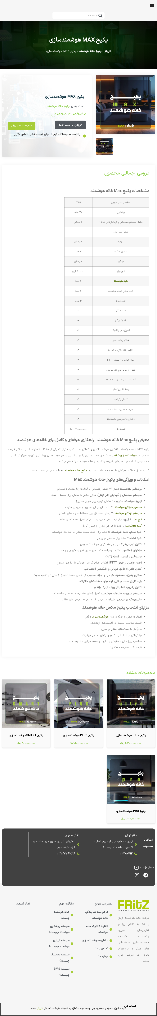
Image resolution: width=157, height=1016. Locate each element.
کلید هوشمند (121, 281)
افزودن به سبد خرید (70, 125)
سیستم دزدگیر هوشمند (128, 513)
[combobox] (78, 15)
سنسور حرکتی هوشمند (128, 507)
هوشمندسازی (100, 617)
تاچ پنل (137, 520)
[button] (152, 5)
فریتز (108, 51)
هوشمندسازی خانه (125, 455)
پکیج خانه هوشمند (90, 51)
